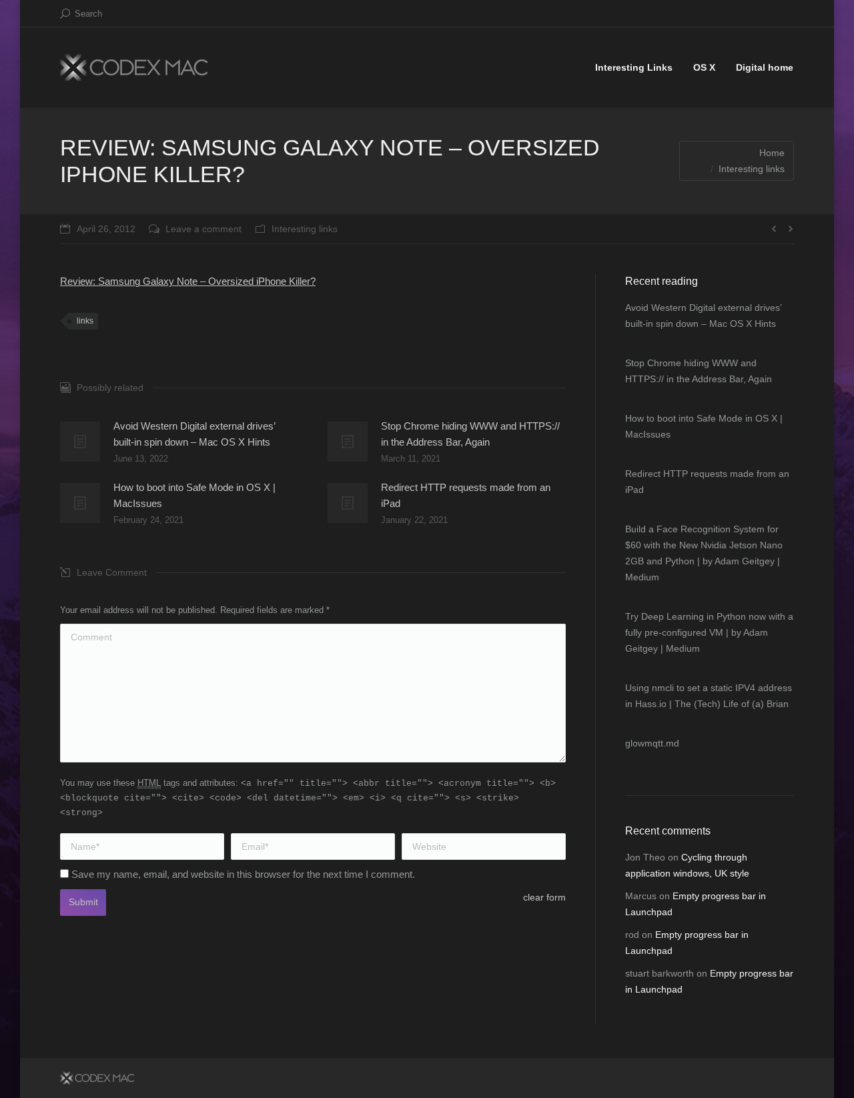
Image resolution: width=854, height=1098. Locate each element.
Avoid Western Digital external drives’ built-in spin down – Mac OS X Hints (194, 434)
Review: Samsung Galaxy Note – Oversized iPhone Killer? (188, 281)
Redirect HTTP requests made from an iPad (465, 495)
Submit (83, 902)
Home (772, 152)
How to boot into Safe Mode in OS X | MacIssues (194, 495)
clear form (544, 897)
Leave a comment (203, 228)
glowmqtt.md (652, 743)
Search (88, 14)
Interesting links (752, 168)
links (85, 321)
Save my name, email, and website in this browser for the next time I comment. (243, 874)
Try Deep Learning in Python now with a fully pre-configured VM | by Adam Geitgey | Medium (709, 632)
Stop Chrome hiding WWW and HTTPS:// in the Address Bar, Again (470, 434)
